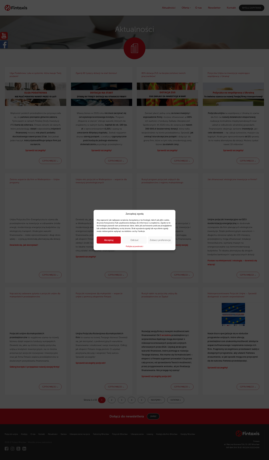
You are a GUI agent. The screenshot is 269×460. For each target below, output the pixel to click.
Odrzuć (134, 240)
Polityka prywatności (134, 246)
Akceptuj (108, 240)
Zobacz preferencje (160, 240)
